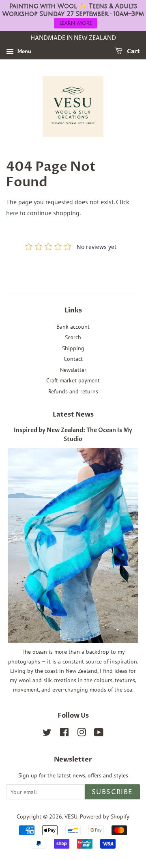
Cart (133, 51)
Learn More (75, 23)
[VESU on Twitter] (47, 734)
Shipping (73, 348)
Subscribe (112, 792)
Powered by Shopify (104, 816)
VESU (70, 816)
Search (73, 337)
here (12, 213)
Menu (23, 51)
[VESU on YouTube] (98, 734)
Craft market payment (73, 380)
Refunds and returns (73, 391)
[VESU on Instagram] (81, 734)
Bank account (73, 326)
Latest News (73, 414)
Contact (73, 358)
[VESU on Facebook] (64, 734)
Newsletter (73, 369)
